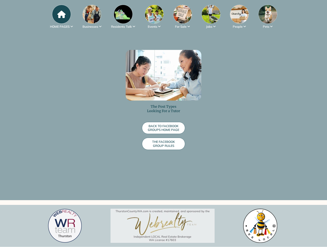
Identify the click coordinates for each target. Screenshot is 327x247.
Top (318, 238)
